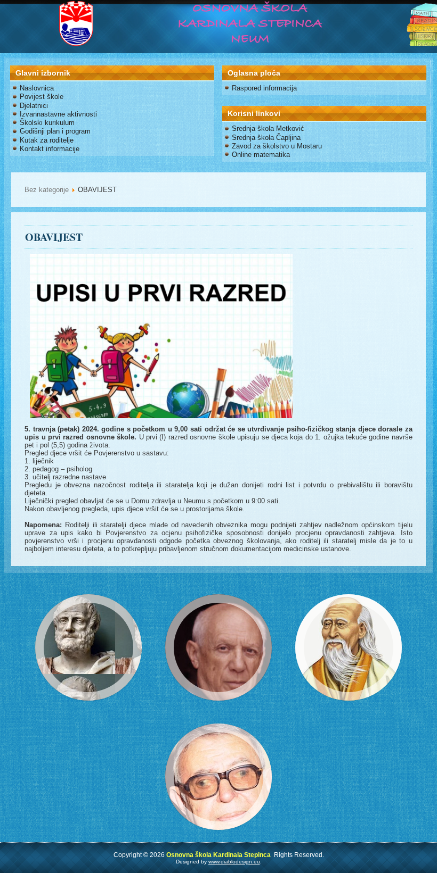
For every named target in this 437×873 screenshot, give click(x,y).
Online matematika (261, 155)
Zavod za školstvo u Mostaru (277, 146)
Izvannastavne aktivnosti (58, 114)
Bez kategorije (47, 190)
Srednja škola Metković (268, 128)
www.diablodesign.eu (234, 861)
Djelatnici (34, 106)
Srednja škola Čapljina (266, 138)
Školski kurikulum (47, 123)
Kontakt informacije (49, 149)
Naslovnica (37, 88)
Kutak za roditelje (47, 140)
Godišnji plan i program (55, 131)
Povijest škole (41, 97)
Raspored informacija (264, 88)
